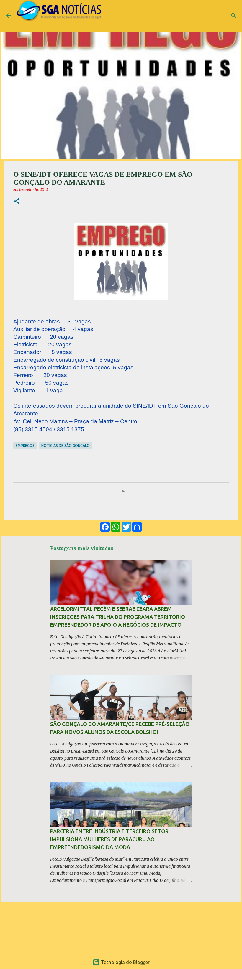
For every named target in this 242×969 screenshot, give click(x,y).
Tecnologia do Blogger (125, 962)
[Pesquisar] (233, 16)
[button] (16, 202)
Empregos (25, 445)
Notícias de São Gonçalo (65, 445)
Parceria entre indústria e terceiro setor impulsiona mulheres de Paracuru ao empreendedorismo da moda (109, 839)
